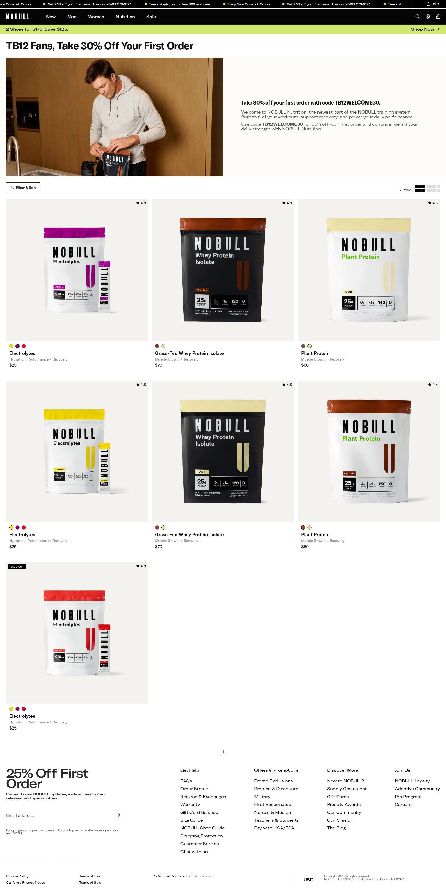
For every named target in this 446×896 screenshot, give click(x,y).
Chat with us (194, 851)
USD (311, 881)
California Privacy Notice (25, 882)
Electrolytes (22, 353)
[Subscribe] (116, 815)
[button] (407, 4)
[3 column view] (420, 188)
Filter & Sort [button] (26, 187)
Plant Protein (315, 353)
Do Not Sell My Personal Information (182, 876)
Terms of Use (89, 876)
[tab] (11, 346)
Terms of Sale (90, 882)
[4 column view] (433, 188)
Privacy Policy (17, 876)
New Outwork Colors (241, 4)
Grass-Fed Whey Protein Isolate (189, 353)
